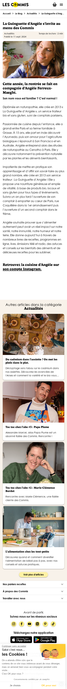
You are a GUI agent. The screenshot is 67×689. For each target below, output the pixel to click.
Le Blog (18, 13)
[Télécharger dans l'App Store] (21, 639)
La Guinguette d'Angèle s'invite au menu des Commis (52, 13)
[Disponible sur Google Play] (45, 639)
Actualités (32, 13)
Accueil (7, 13)
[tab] (54, 4)
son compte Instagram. (22, 269)
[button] (33, 584)
